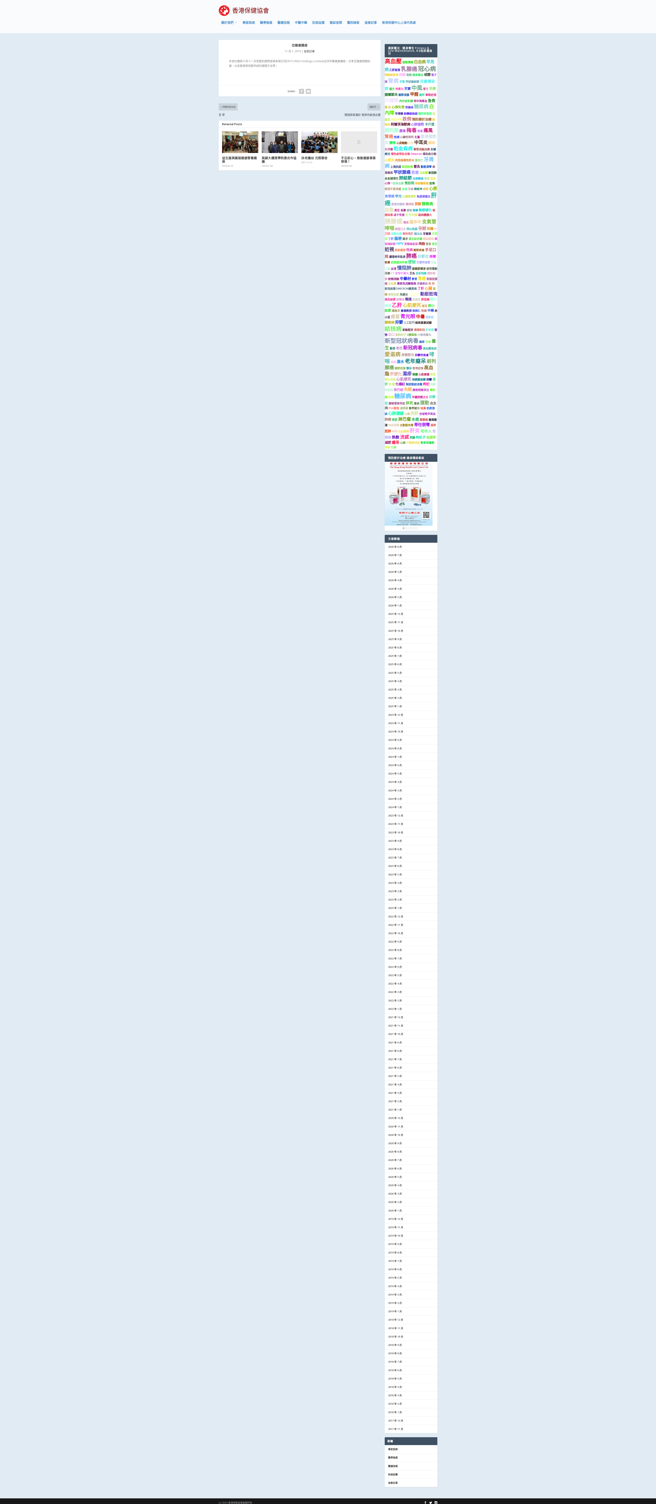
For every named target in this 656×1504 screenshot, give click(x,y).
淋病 (393, 362)
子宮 (402, 82)
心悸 (387, 183)
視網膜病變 (419, 379)
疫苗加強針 (398, 204)
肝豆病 (425, 299)
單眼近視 (430, 95)
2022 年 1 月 (395, 1008)
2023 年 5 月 (395, 874)
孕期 (422, 228)
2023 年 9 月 (395, 840)
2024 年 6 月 (395, 765)
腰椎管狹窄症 (397, 403)
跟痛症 (416, 299)
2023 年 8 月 (395, 849)
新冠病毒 (412, 347)
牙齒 (410, 189)
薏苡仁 (419, 160)
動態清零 (426, 167)
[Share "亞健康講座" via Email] (308, 91)
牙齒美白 (422, 283)
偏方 (392, 89)
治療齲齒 (418, 178)
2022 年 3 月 (395, 992)
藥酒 (431, 142)
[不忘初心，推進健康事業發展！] (359, 142)
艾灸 (412, 273)
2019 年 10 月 (395, 1235)
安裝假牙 (407, 330)
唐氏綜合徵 (415, 239)
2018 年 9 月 (395, 1345)
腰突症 (410, 204)
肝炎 (415, 430)
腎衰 (428, 244)
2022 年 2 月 (395, 1000)
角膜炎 (404, 294)
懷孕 (409, 368)
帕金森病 (403, 148)
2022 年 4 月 (395, 983)
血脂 (389, 209)
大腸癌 (392, 100)
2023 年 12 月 (395, 815)
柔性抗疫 (393, 294)
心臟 (428, 288)
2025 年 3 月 (395, 689)
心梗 (433, 188)
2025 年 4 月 (395, 681)
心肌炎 (389, 160)
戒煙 (427, 74)
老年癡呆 (415, 360)
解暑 (420, 131)
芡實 (407, 88)
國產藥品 (417, 75)
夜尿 (394, 419)
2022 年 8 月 (395, 950)
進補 (396, 137)
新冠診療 (407, 167)
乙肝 (397, 304)
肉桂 (422, 243)
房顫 (418, 204)
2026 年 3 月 (395, 588)
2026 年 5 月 (395, 571)
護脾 (433, 425)
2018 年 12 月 (395, 1319)
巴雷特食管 (423, 262)
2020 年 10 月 (395, 1134)
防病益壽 (318, 23)
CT (392, 273)
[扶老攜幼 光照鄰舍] (319, 142)
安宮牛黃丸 (402, 273)
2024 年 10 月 (395, 731)
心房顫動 (402, 143)
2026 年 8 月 (395, 546)
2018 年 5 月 (395, 1378)
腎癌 (389, 136)
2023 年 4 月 (395, 882)
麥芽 (414, 279)
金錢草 (431, 437)
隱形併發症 (425, 113)
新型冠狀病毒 (402, 340)
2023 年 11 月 (395, 824)
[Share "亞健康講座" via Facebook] (301, 91)
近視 (389, 249)
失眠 (408, 389)
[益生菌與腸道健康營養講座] (240, 142)
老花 (399, 348)
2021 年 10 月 (395, 1034)
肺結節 (405, 178)
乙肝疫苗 (394, 70)
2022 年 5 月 (395, 975)
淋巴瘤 (404, 419)
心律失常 (398, 107)
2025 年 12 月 (395, 613)
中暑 (420, 316)
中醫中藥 (301, 23)
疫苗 (395, 316)
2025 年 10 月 (395, 630)
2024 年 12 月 (395, 714)
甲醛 (414, 94)
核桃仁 (416, 311)
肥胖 (388, 431)
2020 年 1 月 (395, 1210)
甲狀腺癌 (402, 172)
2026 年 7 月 (395, 555)
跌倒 (406, 119)
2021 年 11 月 (395, 1025)
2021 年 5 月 (395, 1076)
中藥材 (405, 278)
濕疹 (407, 373)
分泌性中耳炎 (427, 414)
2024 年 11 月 (395, 723)
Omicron (416, 154)
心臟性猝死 (407, 137)
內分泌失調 (406, 101)
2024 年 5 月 (395, 773)
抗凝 (411, 143)
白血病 (420, 61)
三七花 (392, 283)
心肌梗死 (412, 305)
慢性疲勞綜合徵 (400, 154)
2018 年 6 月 (395, 1370)
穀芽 (392, 348)
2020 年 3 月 (395, 1193)
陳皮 (406, 222)
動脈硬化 (425, 210)
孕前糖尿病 (422, 183)
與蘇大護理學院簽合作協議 (279, 159)
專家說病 (249, 23)
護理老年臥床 (397, 257)
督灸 (417, 166)
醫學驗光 (414, 408)
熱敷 (395, 437)
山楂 (403, 443)
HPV (400, 243)
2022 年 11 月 (395, 924)
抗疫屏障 (396, 119)
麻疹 (422, 342)
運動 (424, 402)
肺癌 (411, 255)
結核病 (393, 328)
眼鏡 (415, 374)
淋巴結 (398, 389)
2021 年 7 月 (395, 1059)
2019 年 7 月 (395, 1261)
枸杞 (426, 384)
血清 (393, 269)
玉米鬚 (424, 173)
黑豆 (397, 210)
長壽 (403, 210)
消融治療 (396, 233)
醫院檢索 (353, 23)
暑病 (416, 403)
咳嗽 (432, 256)
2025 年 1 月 (395, 706)
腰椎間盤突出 (421, 390)
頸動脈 (430, 317)
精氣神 (418, 189)
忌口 (391, 334)
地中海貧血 (420, 101)
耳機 (430, 228)
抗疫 (402, 74)
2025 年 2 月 (395, 697)
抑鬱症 (423, 256)
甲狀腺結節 (412, 82)
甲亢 (398, 196)
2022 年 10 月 (395, 933)
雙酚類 (409, 183)
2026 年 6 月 (395, 563)
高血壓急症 (430, 348)
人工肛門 (409, 322)
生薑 (417, 137)
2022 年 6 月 (395, 966)
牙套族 (427, 233)
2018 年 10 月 (395, 1336)
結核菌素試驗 (423, 322)
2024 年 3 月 (395, 790)
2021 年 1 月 (395, 1109)
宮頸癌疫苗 (411, 244)
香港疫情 (417, 368)
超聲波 (400, 299)
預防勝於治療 (422, 119)
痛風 (428, 130)
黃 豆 (388, 107)
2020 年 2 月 (395, 1202)
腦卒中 (415, 222)
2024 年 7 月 (395, 756)
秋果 (387, 262)
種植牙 (396, 311)
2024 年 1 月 (395, 807)
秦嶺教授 (406, 311)
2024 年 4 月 (395, 782)
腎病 (393, 80)
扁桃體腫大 (425, 215)
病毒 (391, 397)
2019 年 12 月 (395, 1219)
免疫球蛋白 (423, 196)
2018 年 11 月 (395, 1328)
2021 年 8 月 (395, 1050)
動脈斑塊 (428, 294)
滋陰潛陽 (407, 62)
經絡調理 (428, 239)
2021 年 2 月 (395, 1101)
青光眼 (407, 316)
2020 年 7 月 (395, 1160)
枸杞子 (421, 437)
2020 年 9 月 (395, 1143)
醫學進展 (266, 23)
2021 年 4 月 (395, 1084)
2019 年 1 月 (395, 1311)
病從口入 (400, 229)
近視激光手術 (399, 262)
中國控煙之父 (420, 397)
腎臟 (428, 342)
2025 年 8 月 (395, 647)
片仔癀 (389, 149)
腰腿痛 (424, 419)
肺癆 (415, 210)
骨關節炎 (407, 354)
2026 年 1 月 (395, 605)
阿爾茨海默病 (400, 124)
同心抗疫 (412, 229)
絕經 (425, 189)
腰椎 (392, 142)
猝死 (409, 402)
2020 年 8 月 (395, 1151)
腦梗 (398, 238)
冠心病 (427, 69)
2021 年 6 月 (395, 1067)
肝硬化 (396, 374)
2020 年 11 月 (395, 1126)
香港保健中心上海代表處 (399, 23)
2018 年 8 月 (395, 1353)
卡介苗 (429, 124)
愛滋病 (393, 354)
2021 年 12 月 (395, 1017)
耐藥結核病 (411, 113)
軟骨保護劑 (427, 443)
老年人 (426, 430)
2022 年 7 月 (395, 958)
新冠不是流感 (393, 189)
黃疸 (427, 178)
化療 (393, 447)
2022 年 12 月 (395, 916)
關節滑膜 (403, 95)
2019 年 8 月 (395, 1252)
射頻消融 (393, 279)
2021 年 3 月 (395, 1092)
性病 (409, 249)
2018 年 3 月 (395, 1395)
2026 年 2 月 (395, 597)
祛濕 (423, 408)
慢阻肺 (404, 268)
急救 (431, 100)
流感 (404, 437)
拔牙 (424, 306)
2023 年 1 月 (395, 908)
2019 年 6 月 (395, 1269)
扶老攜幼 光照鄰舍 (314, 158)
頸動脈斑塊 (391, 75)
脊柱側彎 (422, 424)
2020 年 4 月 (395, 1185)
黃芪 (434, 244)
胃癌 (422, 278)
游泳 (402, 130)
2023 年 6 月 (395, 866)
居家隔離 (421, 273)
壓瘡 (433, 178)
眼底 (408, 299)
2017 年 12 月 (395, 1420)
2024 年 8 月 (395, 748)
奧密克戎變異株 (406, 283)
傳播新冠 (419, 330)
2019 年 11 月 (395, 1227)
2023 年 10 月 (395, 832)
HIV (395, 431)
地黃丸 (399, 89)
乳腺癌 (409, 68)
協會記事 (371, 23)
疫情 (432, 183)
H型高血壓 (397, 183)
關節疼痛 (418, 250)
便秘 (409, 210)
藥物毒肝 (407, 233)
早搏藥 (399, 113)
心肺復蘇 (396, 413)
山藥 (407, 414)
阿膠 (415, 215)
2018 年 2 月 (395, 1403)
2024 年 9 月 (395, 739)
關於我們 (227, 23)
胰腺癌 (394, 221)
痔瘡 (387, 447)
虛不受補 (399, 215)
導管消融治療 (421, 149)
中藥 (430, 310)
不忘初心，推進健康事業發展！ (358, 159)
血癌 (404, 189)
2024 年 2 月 (395, 798)
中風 (416, 87)
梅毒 (411, 130)
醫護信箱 (283, 23)
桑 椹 (431, 283)
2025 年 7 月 (395, 655)
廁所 (422, 95)
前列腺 (392, 130)
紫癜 (415, 172)
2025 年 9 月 (395, 639)
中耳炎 (421, 142)
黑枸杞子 (400, 335)
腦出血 (418, 233)
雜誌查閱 (336, 23)
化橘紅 (400, 384)
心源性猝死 (409, 196)
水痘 (415, 419)
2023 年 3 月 (395, 891)
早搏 (432, 88)
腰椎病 (389, 322)
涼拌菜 (404, 408)
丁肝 (391, 239)
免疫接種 (393, 425)
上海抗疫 (395, 167)
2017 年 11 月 (395, 1429)
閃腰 (412, 437)
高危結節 (390, 299)
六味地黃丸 (424, 335)
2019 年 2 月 (395, 1303)
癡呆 (395, 442)
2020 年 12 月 (395, 1118)
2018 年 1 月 (395, 1412)
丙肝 (415, 413)
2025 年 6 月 (395, 664)
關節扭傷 (400, 368)
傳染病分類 (429, 154)
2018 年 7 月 (395, 1361)
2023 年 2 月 (395, 899)
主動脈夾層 (406, 425)
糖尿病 (421, 106)
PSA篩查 (394, 408)
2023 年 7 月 (395, 857)
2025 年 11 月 (395, 622)
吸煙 (409, 75)
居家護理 (400, 250)
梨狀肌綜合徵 (414, 384)
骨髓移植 (414, 294)
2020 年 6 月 (395, 1168)
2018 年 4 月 (395, 1387)
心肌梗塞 (424, 374)
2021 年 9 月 (395, 1042)
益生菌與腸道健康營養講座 (239, 159)
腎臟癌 (409, 107)
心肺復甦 (417, 124)
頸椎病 (427, 203)
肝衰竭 (430, 330)
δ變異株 (412, 335)
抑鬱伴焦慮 (422, 355)
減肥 (388, 442)
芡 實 (392, 384)
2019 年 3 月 (395, 1294)
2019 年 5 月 (395, 1277)
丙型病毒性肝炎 (404, 160)
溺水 (400, 361)
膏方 (425, 89)
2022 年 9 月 (395, 941)
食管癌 (389, 196)
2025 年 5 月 (395, 672)
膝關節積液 (419, 269)
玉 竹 (408, 215)
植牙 (405, 239)
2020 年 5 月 (395, 1177)
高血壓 (393, 61)
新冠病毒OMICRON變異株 (401, 288)
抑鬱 (399, 322)
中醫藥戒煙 (413, 443)
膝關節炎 (391, 94)
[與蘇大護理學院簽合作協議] (280, 142)
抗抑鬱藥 (403, 431)
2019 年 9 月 (395, 1244)
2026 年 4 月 (395, 580)
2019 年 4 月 (395, 1286)
